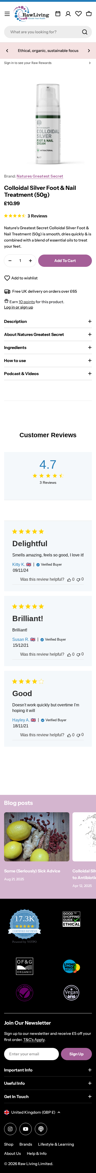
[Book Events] (58, 14)
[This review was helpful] (69, 579)
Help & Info (37, 1153)
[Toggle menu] (7, 14)
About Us (12, 1153)
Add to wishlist (24, 278)
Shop (8, 1144)
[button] (7, 51)
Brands (25, 1144)
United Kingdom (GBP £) (33, 1112)
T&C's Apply (34, 1039)
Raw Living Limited (35, 1163)
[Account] (68, 14)
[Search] (85, 32)
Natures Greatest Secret (40, 176)
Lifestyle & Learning (56, 1144)
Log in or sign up (18, 307)
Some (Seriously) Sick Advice (32, 870)
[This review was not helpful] (78, 579)
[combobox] (48, 32)
